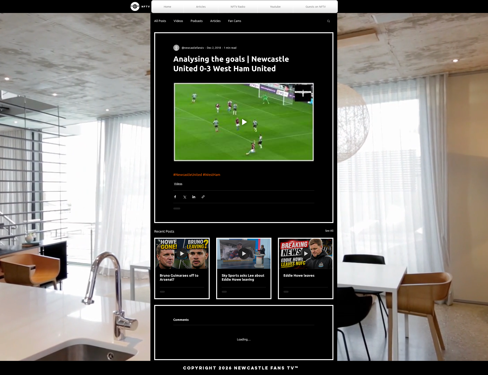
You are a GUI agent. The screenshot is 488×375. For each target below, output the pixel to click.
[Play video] (243, 122)
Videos (178, 21)
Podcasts (197, 21)
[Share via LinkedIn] (194, 197)
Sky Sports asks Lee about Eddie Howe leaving (243, 277)
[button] (328, 20)
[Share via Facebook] (175, 197)
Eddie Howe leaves (299, 275)
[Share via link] (203, 197)
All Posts (160, 21)
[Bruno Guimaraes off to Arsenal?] (182, 254)
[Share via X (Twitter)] (184, 197)
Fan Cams (234, 21)
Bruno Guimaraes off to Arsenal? (179, 277)
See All (329, 230)
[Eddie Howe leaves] (305, 254)
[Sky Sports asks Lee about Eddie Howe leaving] (244, 254)
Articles (215, 21)
